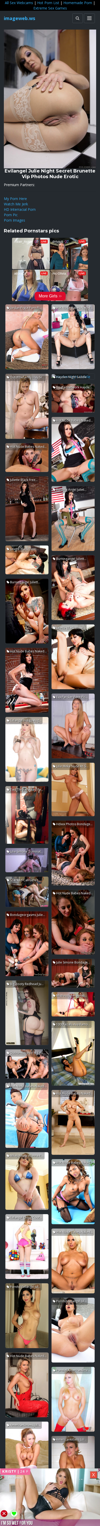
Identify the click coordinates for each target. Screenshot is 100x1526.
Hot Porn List (48, 2)
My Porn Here (15, 198)
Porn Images (14, 220)
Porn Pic (11, 214)
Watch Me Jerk (16, 204)
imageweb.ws (19, 18)
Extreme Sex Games (50, 8)
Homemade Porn (77, 2)
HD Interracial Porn (20, 209)
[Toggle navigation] (89, 18)
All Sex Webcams (19, 2)
